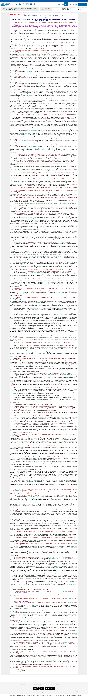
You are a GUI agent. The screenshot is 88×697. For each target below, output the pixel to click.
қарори (67, 22)
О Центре (22, 684)
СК (60, 370)
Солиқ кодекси (41, 45)
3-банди (61, 309)
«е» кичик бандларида (55, 566)
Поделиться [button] (82, 9)
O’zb (70, 4)
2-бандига (31, 53)
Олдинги (16, 487)
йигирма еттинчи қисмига (35, 272)
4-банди (19, 311)
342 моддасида (52, 374)
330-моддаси (53, 558)
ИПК (27, 170)
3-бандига (41, 91)
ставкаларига (21, 350)
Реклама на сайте (54, 684)
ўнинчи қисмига (23, 615)
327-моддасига (44, 149)
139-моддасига (26, 174)
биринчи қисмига (33, 207)
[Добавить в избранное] (13, 4)
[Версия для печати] (34, 4)
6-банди (35, 309)
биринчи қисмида (72, 584)
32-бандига (32, 605)
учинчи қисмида (34, 480)
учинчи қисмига (33, 450)
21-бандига (32, 633)
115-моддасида (68, 374)
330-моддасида (73, 547)
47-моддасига (46, 33)
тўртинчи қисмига (27, 133)
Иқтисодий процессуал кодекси (31, 47)
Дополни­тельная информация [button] (66, 9)
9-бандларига (14, 393)
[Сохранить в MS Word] (31, 4)
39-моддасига (25, 140)
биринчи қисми (73, 155)
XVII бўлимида (63, 207)
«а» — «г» (43, 566)
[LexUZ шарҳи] (20, 4)
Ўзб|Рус (74, 4)
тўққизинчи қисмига (34, 437)
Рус (63, 4)
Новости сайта (37, 684)
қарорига (38, 29)
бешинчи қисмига (32, 71)
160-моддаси (51, 210)
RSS (67, 684)
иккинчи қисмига (34, 146)
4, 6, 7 (74, 392)
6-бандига (30, 95)
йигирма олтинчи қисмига (30, 217)
